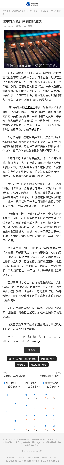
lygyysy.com (16, 395)
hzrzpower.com (35, 394)
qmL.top (27, 394)
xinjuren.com (55, 426)
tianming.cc (47, 405)
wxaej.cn (16, 403)
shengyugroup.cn (35, 426)
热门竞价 (30, 382)
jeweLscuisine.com (47, 394)
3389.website (55, 405)
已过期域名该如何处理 (13, 375)
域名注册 (24, 257)
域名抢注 (30, 107)
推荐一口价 (51, 382)
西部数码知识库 (32, 4)
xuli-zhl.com (16, 429)
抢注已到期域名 (39, 364)
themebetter (51, 457)
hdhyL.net (35, 415)
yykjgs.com (27, 426)
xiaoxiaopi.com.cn (35, 405)
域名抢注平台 (13, 129)
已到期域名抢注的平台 (50, 375)
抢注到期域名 (48, 358)
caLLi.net (55, 394)
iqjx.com (16, 420)
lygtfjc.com (16, 412)
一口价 (31, 270)
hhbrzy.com (27, 405)
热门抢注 (11, 382)
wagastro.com (47, 415)
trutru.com (8, 403)
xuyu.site (55, 415)
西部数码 (34, 129)
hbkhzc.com (8, 420)
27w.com (47, 426)
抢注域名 (21, 364)
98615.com (8, 412)
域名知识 (33, 11)
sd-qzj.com (8, 429)
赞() (32, 349)
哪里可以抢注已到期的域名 (22, 22)
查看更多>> (14, 386)
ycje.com (27, 415)
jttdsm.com (8, 395)
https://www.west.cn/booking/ (21, 341)
